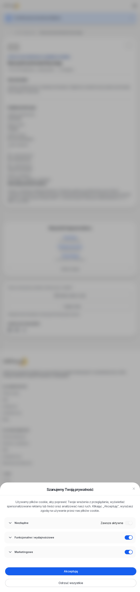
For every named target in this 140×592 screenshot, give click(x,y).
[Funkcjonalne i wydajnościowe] (129, 537)
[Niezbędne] (129, 523)
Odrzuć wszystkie (71, 583)
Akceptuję (71, 571)
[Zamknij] (134, 488)
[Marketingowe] (129, 552)
